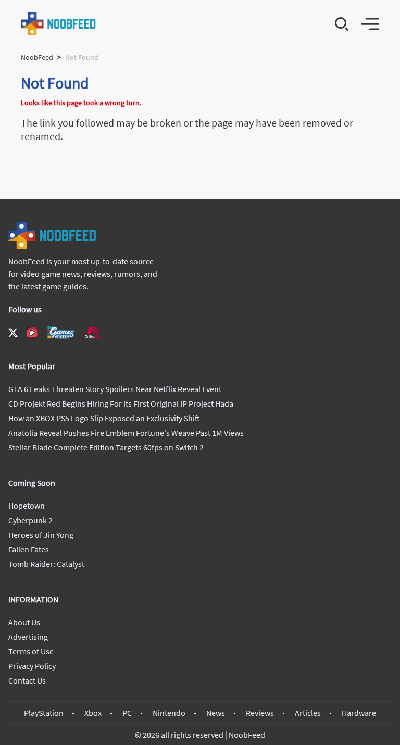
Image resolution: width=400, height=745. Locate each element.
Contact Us (27, 680)
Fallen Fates (28, 549)
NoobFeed (37, 57)
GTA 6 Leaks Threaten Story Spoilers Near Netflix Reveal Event (114, 389)
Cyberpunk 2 (30, 520)
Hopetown (26, 505)
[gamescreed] (61, 332)
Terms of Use (31, 651)
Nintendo (169, 713)
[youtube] (32, 332)
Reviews (260, 713)
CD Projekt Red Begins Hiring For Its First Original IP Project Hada (120, 403)
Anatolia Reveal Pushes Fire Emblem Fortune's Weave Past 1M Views (126, 432)
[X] (13, 332)
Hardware (359, 713)
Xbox (93, 713)
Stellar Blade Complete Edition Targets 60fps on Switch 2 (106, 447)
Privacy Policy (32, 666)
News (215, 713)
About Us (24, 622)
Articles (308, 713)
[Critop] (92, 332)
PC (127, 713)
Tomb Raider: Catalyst (46, 564)
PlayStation (44, 713)
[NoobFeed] (58, 23)
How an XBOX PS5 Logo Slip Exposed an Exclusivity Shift (104, 418)
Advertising (28, 637)
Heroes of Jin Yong (40, 534)
